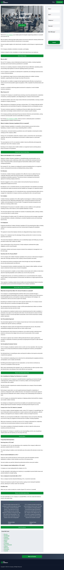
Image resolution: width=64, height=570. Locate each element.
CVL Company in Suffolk (11, 118)
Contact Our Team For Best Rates (22, 152)
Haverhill (6, 550)
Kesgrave (6, 537)
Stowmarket (6, 538)
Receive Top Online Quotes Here (22, 372)
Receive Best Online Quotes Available (22, 287)
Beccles (6, 534)
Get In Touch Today (22, 55)
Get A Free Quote (22, 527)
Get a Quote (22, 25)
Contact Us (59, 2)
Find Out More (22, 436)
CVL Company (9, 34)
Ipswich (5, 540)
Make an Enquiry (32, 556)
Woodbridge (6, 535)
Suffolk (5, 541)
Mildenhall (6, 547)
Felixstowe (6, 543)
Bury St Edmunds (8, 544)
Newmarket (6, 549)
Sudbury (6, 546)
